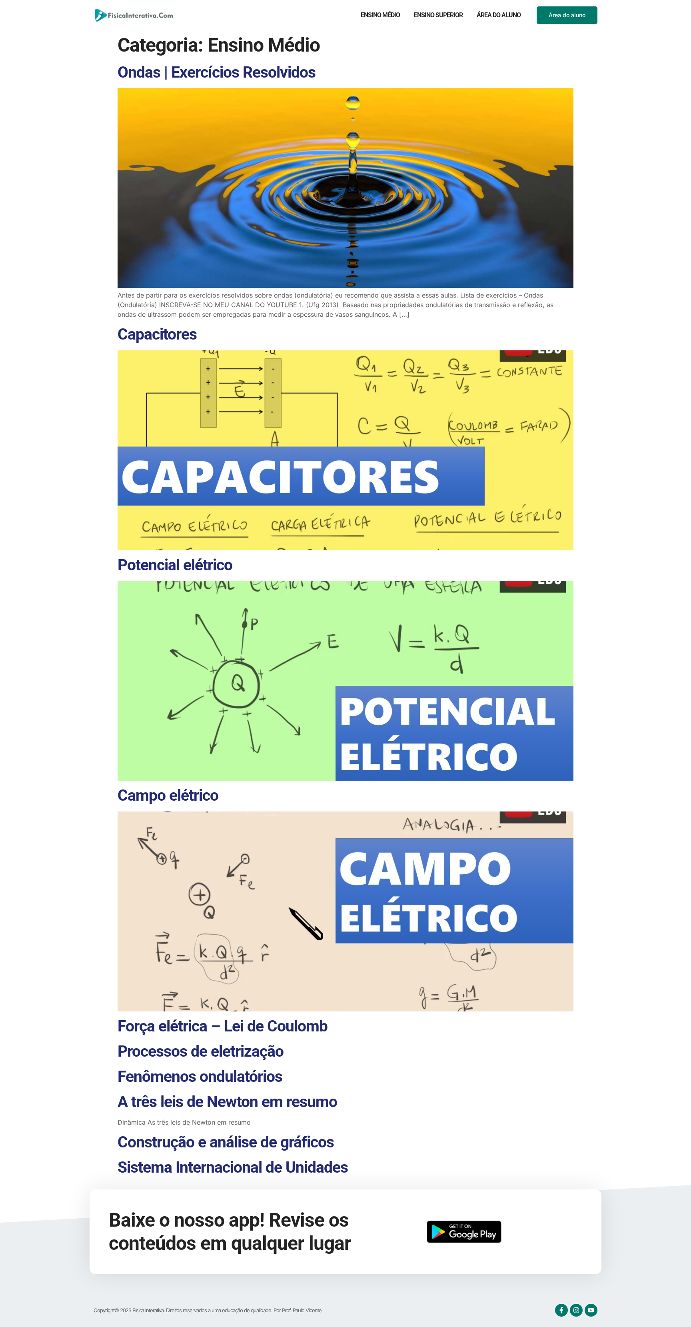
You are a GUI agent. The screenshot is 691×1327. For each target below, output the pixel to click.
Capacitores (157, 334)
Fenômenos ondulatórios (200, 1076)
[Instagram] (576, 1310)
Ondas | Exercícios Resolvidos (217, 72)
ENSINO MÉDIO (380, 15)
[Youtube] (591, 1310)
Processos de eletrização (201, 1051)
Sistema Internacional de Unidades (233, 1167)
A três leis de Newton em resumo (227, 1102)
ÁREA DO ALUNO (499, 15)
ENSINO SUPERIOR (438, 15)
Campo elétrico (168, 795)
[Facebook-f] (561, 1310)
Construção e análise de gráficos (226, 1142)
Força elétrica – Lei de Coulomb (223, 1026)
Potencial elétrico (175, 565)
